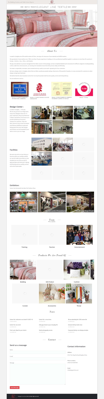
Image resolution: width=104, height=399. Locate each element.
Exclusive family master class (75, 325)
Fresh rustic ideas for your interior (18, 330)
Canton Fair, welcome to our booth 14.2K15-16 (21, 319)
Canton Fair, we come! (15, 325)
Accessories (52, 306)
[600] (79, 293)
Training (24, 247)
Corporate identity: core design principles (78, 330)
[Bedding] (23, 270)
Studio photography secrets (45, 330)
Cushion (77, 282)
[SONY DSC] (80, 235)
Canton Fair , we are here (45, 319)
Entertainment (79, 247)
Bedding (23, 282)
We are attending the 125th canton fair (77, 319)
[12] (52, 235)
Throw (79, 306)
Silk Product (50, 282)
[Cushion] (77, 270)
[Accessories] (52, 293)
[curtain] (25, 293)
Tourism (52, 247)
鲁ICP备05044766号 (35, 396)
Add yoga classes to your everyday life (48, 325)
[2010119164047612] (24, 235)
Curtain (25, 306)
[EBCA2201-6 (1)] (50, 270)
